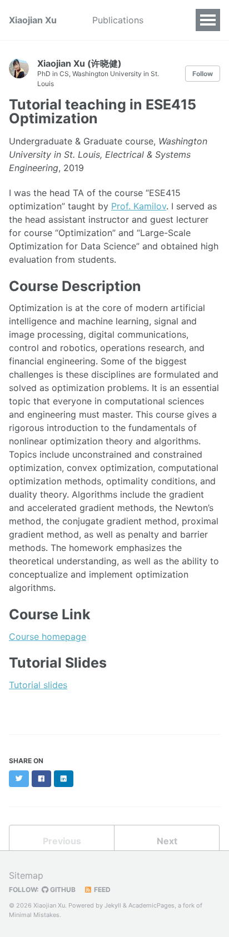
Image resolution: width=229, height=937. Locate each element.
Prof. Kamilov (138, 206)
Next (167, 840)
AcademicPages (151, 905)
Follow (202, 73)
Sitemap (26, 875)
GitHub (62, 889)
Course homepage (47, 636)
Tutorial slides (38, 684)
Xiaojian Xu (33, 20)
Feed (101, 889)
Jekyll (112, 905)
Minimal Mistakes (34, 915)
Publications (117, 20)
